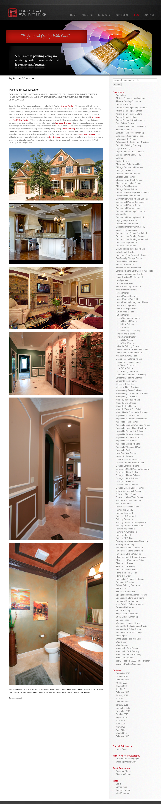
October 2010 (122, 714)
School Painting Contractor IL (129, 585)
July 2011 (120, 698)
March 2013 (121, 686)
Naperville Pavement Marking (129, 434)
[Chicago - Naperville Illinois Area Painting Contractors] (30, 13)
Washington (121, 635)
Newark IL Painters (124, 456)
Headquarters (122, 280)
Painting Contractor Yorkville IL (130, 525)
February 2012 (122, 692)
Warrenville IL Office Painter (129, 629)
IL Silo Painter (122, 315)
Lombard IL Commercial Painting (131, 374)
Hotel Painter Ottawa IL (126, 290)
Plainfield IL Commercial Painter (130, 560)
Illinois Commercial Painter (128, 318)
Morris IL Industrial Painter (128, 400)
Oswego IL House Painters (128, 475)
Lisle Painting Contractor (127, 371)
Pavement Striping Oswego (128, 554)
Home (73, 15)
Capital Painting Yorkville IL (128, 155)
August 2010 (121, 717)
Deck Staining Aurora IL (126, 242)
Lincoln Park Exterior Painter (129, 359)
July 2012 (120, 689)
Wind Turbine (122, 645)
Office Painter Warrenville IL (129, 459)
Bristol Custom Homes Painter (50, 689)
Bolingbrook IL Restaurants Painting (132, 142)
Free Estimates (55, 137)
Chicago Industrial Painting (128, 173)
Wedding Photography (126, 762)
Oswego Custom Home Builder (130, 463)
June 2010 (120, 724)
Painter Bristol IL (83, 97)
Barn (37, 689)
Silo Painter (121, 588)
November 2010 (123, 711)
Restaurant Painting (125, 582)
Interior (35, 692)
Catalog (119, 158)
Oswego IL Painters (125, 481)
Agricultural (121, 95)
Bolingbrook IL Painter (126, 139)
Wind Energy (122, 642)
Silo (81, 692)
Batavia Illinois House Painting (130, 133)
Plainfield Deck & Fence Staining (131, 557)
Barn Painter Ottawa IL (126, 123)
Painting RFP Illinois (125, 538)
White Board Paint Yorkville (128, 639)
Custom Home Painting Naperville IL (132, 239)
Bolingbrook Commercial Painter (130, 136)
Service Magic (61, 692)
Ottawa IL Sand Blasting (127, 494)
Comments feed (123, 790)
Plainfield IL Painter (125, 563)
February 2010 (122, 736)
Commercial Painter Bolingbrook (130, 202)
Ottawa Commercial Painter (128, 491)
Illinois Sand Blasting (125, 334)
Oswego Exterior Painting (127, 466)
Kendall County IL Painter (61, 97)
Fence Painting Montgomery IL (130, 277)
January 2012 (122, 695)
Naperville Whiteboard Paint (128, 447)
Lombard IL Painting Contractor (130, 378)
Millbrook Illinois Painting (127, 387)
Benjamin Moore (123, 771)
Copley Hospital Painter (126, 220)
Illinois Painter (40, 97)
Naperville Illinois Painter (127, 422)
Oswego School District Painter (130, 488)
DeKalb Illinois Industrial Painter (130, 249)
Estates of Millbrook (125, 264)
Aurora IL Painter (123, 104)
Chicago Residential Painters (129, 183)
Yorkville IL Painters (125, 658)
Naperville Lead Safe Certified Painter (133, 425)
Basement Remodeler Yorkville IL (131, 126)
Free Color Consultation (88, 134)
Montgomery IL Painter (126, 396)
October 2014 (122, 676)
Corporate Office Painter (127, 224)
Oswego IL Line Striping (127, 478)
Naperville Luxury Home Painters (131, 428)
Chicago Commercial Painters (129, 167)
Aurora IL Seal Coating (126, 117)
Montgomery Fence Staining (129, 390)
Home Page (121, 749)
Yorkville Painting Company (128, 664)
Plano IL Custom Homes (127, 569)
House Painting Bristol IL (23, 692)
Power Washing (68, 129)
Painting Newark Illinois (126, 532)
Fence (11, 692)
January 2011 (122, 705)
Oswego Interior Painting (127, 485)
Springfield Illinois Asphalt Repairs (131, 595)
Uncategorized (16, 100)
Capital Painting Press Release (130, 151)
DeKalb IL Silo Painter (126, 246)
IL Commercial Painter (126, 312)
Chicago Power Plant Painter (129, 180)
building (80, 689)
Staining (87, 692)
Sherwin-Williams (123, 774)
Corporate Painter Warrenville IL (130, 227)
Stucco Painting (123, 610)
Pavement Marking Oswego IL (129, 547)
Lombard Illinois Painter (126, 381)
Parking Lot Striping (125, 544)
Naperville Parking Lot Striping (129, 431)
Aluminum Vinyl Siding (26, 689)
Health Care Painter (125, 283)
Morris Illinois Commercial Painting (131, 412)
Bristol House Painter (69, 689)
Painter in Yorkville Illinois (127, 507)
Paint (41, 692)
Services (104, 15)
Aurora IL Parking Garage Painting (131, 107)
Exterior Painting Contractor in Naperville (134, 271)
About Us (88, 15)
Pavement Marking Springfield (129, 551)
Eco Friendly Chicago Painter (129, 258)
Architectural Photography (127, 758)
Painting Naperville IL (125, 529)
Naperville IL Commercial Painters (131, 418)
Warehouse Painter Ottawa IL (129, 623)
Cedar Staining (122, 161)
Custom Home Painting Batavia (130, 236)
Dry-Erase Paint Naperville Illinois (131, 255)
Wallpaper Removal (63, 123)
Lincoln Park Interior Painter (128, 362)
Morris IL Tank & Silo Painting (129, 409)
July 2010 (120, 720)
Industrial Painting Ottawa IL (129, 346)
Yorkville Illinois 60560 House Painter (133, 661)
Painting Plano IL (123, 535)
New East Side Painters (127, 453)
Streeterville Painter (125, 607)
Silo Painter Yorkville (125, 591)
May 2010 (120, 727)
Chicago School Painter (126, 189)
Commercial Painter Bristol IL (82, 94)
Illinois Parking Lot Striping (128, 330)
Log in (118, 784)
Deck (94, 689)
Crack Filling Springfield (126, 230)
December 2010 (123, 708)
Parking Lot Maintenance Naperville (132, 541)
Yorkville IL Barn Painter (127, 648)
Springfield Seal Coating (127, 601)
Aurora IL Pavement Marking (129, 114)
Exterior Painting (67, 106)
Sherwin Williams (73, 692)
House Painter (122, 293)
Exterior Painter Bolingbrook (128, 268)
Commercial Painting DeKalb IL (130, 217)
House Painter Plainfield (127, 299)
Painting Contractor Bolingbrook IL (131, 522)
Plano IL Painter (123, 576)
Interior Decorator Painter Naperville (132, 349)
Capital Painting (123, 148)
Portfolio (121, 15)
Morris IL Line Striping (126, 403)
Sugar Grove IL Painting (127, 617)
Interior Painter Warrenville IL (129, 352)
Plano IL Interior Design (126, 573)
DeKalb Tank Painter (125, 252)
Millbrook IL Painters (125, 384)
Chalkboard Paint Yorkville (128, 164)
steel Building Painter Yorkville (130, 604)
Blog (136, 15)
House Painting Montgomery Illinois (132, 302)
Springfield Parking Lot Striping (130, 598)
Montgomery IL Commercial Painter (132, 393)
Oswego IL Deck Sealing (127, 472)
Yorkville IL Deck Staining (127, 651)
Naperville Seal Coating (126, 441)
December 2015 (123, 673)
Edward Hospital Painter (127, 261)
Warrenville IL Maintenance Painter (132, 626)
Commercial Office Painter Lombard (132, 199)
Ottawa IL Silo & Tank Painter (129, 497)
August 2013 (121, 683)
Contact (149, 15)
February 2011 (122, 702)
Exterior (100, 689)
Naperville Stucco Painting (128, 444)
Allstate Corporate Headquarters (130, 98)
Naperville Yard (123, 450)
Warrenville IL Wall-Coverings (129, 632)
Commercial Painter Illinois (128, 208)
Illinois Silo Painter (124, 340)
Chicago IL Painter (124, 170)
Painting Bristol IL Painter (24, 89)
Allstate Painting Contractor (128, 101)
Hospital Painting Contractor (128, 286)
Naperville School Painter (127, 437)
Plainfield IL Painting (125, 566)
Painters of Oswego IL (126, 516)
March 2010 (121, 733)
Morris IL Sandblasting (126, 406)
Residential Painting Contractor (130, 579)
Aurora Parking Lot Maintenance (130, 120)
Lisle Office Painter (124, 368)
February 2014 (122, 680)
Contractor (88, 689)
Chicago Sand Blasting (126, 186)
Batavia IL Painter (124, 129)
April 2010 (120, 730)
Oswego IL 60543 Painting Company (132, 469)
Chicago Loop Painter (125, 177)
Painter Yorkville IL (124, 510)
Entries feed (121, 787)
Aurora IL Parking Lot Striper (129, 111)
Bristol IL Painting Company (54, 94)
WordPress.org (122, 793)
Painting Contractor (124, 519)
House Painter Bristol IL (21, 97)
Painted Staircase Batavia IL (129, 500)
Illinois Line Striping (125, 324)
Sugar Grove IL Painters (127, 613)
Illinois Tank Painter (125, 343)
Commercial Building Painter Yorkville (133, 192)
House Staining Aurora (126, 305)
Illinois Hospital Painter (126, 321)
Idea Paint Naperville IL (126, 308)
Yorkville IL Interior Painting (128, 654)
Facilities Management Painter (130, 274)
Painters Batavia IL (124, 513)
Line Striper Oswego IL (126, 365)
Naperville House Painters (127, 415)
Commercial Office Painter (128, 196)
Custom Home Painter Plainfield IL (131, 233)
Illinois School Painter (126, 337)
